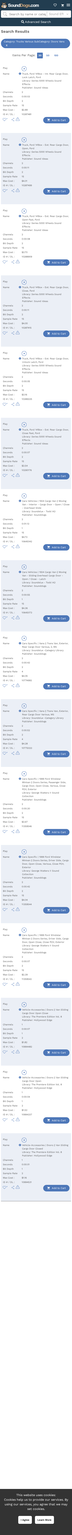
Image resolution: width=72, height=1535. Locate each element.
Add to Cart (58, 120)
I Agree (25, 1519)
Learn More (44, 1519)
